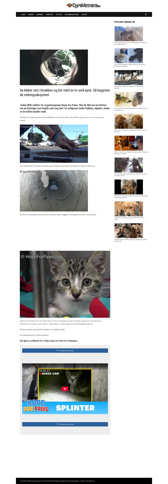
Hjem (23, 14)
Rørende (40, 14)
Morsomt (49, 14)
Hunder (31, 14)
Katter (59, 14)
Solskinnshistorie (72, 14)
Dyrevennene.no (37, 481)
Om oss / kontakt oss (88, 481)
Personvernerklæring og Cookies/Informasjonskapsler (61, 481)
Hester (84, 14)
